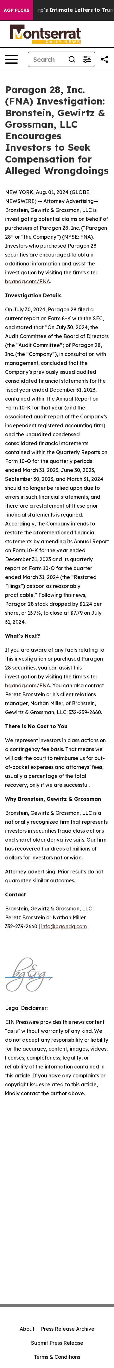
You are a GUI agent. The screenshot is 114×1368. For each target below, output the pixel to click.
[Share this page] (104, 59)
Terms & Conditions (57, 1357)
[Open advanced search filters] (87, 59)
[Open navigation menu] (11, 59)
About (27, 1329)
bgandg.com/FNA (27, 281)
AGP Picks (16, 10)
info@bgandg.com (64, 926)
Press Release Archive (67, 1329)
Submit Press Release (57, 1343)
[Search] (71, 59)
